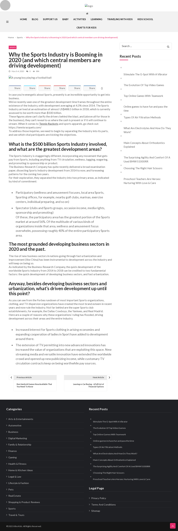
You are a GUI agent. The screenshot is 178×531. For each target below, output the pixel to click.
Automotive (14, 425)
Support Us (50, 19)
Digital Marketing (17, 438)
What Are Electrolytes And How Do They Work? (147, 130)
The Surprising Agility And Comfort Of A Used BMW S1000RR (147, 159)
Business (13, 431)
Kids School (145, 19)
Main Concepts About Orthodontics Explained (144, 144)
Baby (65, 19)
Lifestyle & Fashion (18, 483)
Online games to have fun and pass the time (146, 108)
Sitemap (95, 510)
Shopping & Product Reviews (24, 502)
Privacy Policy (98, 498)
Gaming (12, 457)
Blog (35, 19)
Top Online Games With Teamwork (143, 95)
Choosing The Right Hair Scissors (143, 168)
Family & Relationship (19, 444)
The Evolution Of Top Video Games (144, 85)
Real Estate (14, 495)
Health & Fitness (17, 463)
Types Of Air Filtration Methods (142, 117)
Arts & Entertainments (20, 419)
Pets (11, 489)
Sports (13, 47)
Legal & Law (14, 476)
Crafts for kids (86, 27)
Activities (79, 19)
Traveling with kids (120, 19)
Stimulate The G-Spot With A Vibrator (145, 74)
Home (23, 19)
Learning (96, 19)
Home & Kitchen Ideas (20, 470)
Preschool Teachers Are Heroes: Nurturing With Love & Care (142, 180)
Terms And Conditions (103, 504)
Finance (12, 450)
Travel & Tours (16, 514)
